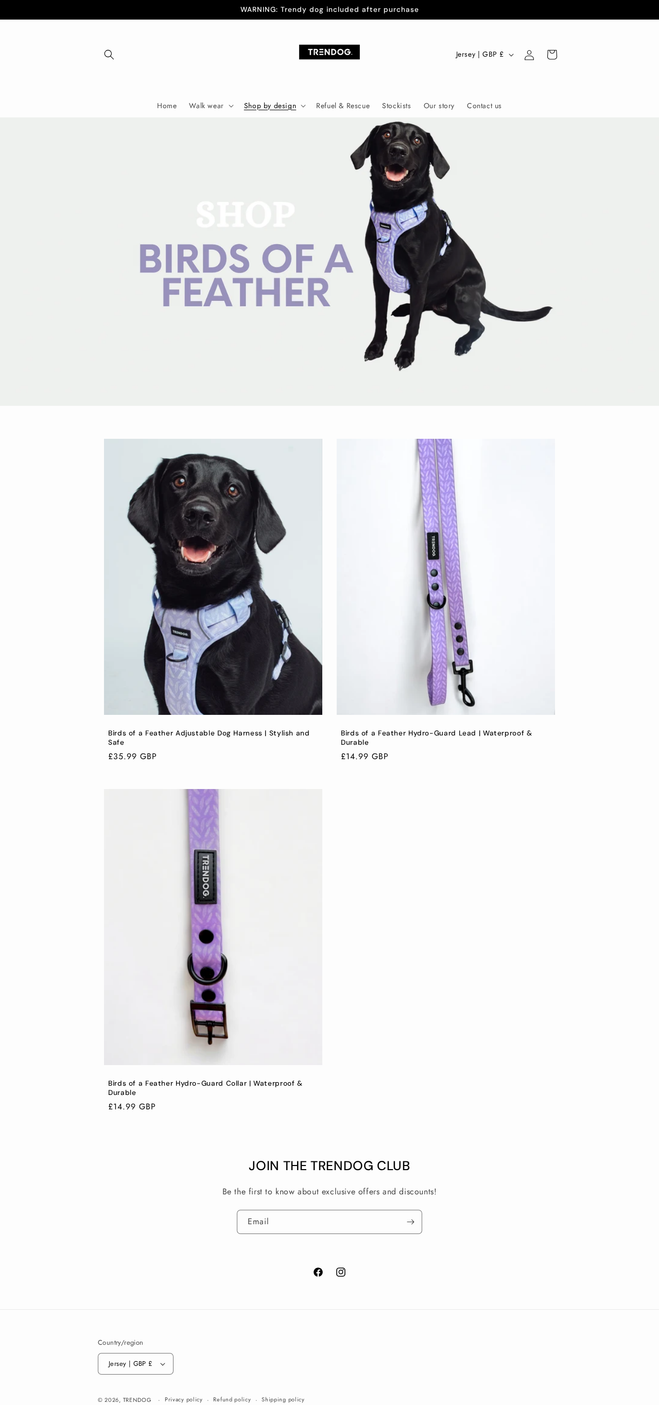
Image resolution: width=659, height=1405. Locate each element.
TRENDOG (137, 1400)
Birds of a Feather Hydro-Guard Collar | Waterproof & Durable (205, 1088)
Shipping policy (283, 1399)
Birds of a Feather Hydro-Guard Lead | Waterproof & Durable (436, 738)
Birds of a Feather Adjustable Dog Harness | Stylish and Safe (209, 738)
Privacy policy (184, 1399)
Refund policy (232, 1399)
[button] (109, 54)
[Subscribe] (410, 1222)
